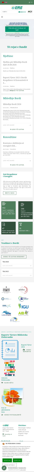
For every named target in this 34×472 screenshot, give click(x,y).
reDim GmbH (23, 469)
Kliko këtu (8, 383)
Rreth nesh (9, 193)
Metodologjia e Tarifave (24, 428)
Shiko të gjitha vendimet (13, 256)
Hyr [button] (32, 2)
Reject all (17, 460)
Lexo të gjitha (17, 90)
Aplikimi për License (23, 431)
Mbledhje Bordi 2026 (12, 104)
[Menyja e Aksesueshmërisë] (4, 468)
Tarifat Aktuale (22, 429)
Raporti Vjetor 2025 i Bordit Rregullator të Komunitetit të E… (15, 80)
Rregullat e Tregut (23, 433)
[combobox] (9, 11)
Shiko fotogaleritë (12, 415)
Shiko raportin (27, 350)
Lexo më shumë (8, 125)
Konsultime (13, 149)
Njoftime (12, 68)
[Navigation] (2, 17)
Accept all (7, 460)
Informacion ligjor (22, 467)
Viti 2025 (6, 271)
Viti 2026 (6, 262)
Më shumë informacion (13, 467)
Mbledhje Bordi (14, 107)
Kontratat (20, 435)
